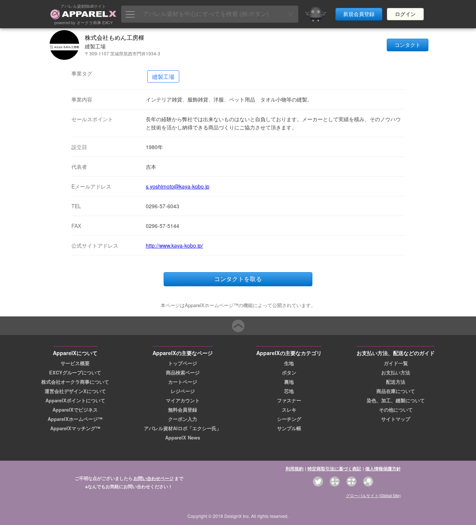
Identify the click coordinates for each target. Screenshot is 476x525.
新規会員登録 (358, 14)
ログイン (405, 14)
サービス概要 (75, 363)
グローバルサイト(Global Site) (373, 495)
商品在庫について (395, 391)
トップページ (182, 363)
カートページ (182, 382)
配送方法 (395, 382)
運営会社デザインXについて (75, 391)
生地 (289, 363)
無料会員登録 (182, 409)
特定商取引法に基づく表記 (334, 468)
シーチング (289, 419)
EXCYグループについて (75, 372)
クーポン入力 (182, 419)
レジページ (183, 391)
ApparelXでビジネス (75, 409)
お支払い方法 (395, 372)
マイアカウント (183, 400)
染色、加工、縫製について (396, 400)
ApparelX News (182, 437)
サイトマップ (395, 419)
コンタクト (408, 45)
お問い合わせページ (154, 478)
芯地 (289, 391)
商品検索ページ (183, 372)
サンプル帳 (289, 428)
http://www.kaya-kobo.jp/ (174, 245)
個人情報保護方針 (383, 468)
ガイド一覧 (396, 363)
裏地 (289, 382)
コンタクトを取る (238, 279)
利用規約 (294, 468)
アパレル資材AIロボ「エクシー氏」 (182, 428)
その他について (396, 409)
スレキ (289, 409)
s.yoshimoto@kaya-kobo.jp (177, 186)
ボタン (289, 372)
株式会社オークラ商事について (75, 382)
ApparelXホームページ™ (75, 419)
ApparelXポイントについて (75, 400)
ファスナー (289, 400)
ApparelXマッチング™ (75, 428)
